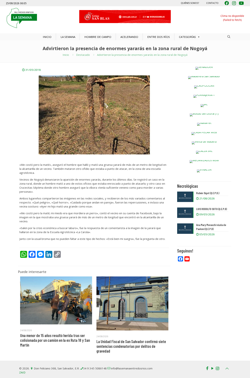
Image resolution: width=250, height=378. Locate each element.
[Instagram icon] (217, 368)
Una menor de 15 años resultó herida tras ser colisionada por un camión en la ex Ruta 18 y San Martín (55, 340)
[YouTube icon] (212, 368)
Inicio (66, 55)
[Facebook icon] (207, 368)
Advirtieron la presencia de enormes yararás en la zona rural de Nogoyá (142, 55)
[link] (204, 68)
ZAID (22, 372)
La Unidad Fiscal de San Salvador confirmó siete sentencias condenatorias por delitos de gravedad (131, 346)
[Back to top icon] (227, 368)
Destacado (83, 55)
